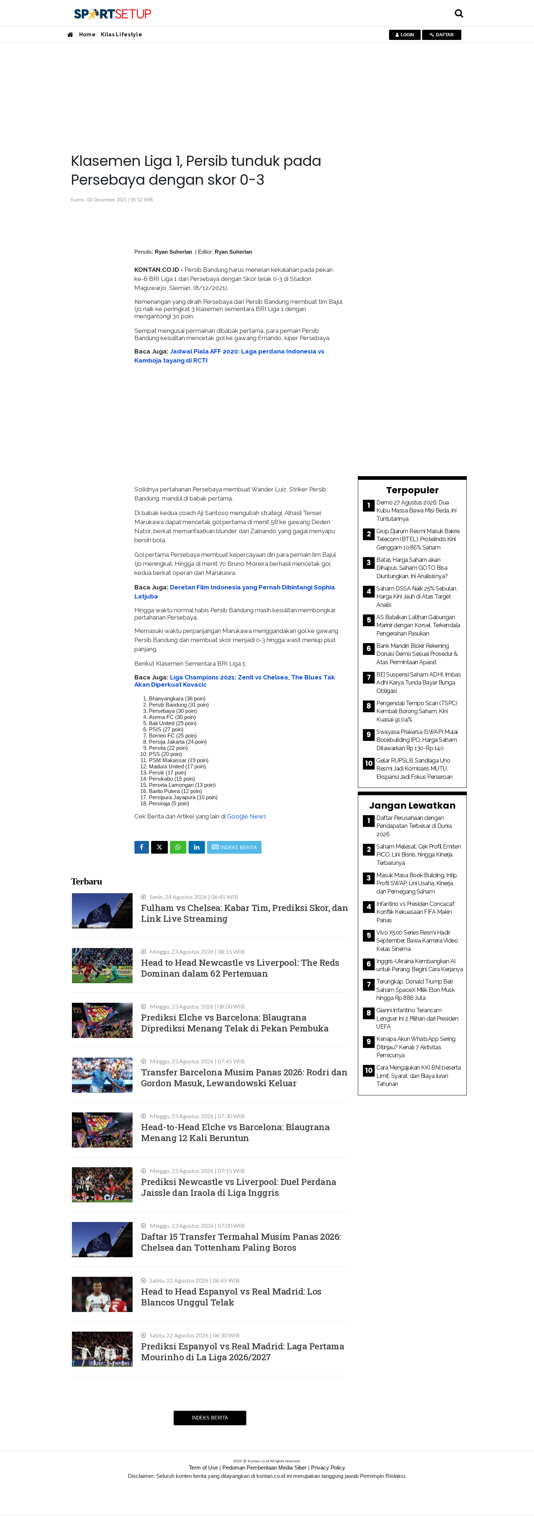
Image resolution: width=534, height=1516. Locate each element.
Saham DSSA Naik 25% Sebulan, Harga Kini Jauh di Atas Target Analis (416, 596)
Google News (246, 816)
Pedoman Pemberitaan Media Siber (264, 1467)
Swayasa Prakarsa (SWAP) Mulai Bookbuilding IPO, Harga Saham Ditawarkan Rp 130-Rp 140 (417, 740)
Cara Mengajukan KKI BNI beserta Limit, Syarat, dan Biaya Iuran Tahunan (418, 1075)
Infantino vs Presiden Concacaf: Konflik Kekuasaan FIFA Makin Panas (415, 912)
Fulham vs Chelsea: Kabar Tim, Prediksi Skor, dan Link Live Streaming (244, 913)
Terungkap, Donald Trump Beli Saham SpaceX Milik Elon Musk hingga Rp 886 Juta (415, 989)
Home (87, 34)
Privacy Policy (328, 1467)
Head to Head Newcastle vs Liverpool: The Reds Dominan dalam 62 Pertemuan (240, 967)
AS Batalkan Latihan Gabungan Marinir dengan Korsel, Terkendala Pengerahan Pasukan (418, 625)
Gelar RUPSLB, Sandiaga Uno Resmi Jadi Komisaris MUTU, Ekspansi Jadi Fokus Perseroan (414, 768)
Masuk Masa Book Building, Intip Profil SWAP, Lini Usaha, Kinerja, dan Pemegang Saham (416, 883)
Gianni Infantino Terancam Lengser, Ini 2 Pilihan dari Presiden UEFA (417, 1018)
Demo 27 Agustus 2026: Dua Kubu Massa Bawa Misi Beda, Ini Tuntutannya (416, 510)
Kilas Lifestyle (121, 34)
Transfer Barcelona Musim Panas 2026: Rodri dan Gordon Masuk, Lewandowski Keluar (244, 1077)
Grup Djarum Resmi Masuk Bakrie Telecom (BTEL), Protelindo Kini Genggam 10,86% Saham (418, 539)
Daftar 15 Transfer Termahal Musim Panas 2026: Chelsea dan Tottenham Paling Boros (241, 1241)
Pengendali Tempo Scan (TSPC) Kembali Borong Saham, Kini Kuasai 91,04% (416, 711)
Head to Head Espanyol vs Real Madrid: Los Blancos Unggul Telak (231, 1296)
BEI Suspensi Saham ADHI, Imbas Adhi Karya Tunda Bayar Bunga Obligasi (418, 682)
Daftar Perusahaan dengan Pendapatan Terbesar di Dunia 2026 (414, 826)
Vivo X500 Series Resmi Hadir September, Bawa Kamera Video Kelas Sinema (417, 940)
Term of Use (203, 1467)
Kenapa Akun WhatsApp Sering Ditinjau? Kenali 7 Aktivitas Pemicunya (416, 1047)
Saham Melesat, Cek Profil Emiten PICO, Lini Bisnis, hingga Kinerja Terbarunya (418, 854)
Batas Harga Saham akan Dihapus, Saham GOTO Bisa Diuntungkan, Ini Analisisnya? (412, 568)
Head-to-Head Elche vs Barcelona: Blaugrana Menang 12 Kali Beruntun (235, 1132)
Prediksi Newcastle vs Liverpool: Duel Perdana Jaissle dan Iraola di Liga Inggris (238, 1187)
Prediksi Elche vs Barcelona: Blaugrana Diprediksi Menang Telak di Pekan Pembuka (234, 1022)
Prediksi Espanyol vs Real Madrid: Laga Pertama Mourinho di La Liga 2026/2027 (242, 1351)
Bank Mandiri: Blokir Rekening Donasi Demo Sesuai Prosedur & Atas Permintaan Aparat (417, 654)
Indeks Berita (210, 1418)
